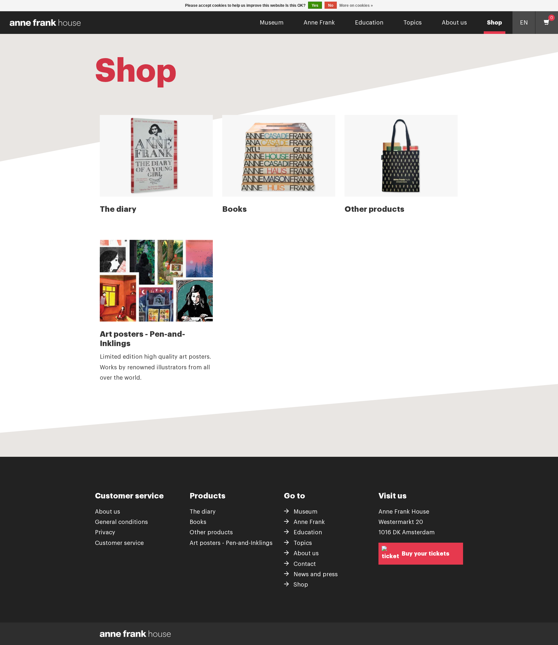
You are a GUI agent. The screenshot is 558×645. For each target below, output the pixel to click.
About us (454, 23)
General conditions (121, 522)
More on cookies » (356, 5)
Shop (494, 23)
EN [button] (524, 23)
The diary (203, 512)
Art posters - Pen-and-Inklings (231, 543)
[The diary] (156, 156)
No (330, 5)
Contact (305, 564)
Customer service (119, 543)
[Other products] (401, 156)
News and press (316, 574)
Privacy (105, 532)
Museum (272, 23)
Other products (211, 532)
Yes (315, 5)
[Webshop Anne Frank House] (43, 22)
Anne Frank (319, 23)
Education (369, 23)
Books (198, 522)
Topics (412, 23)
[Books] (278, 156)
